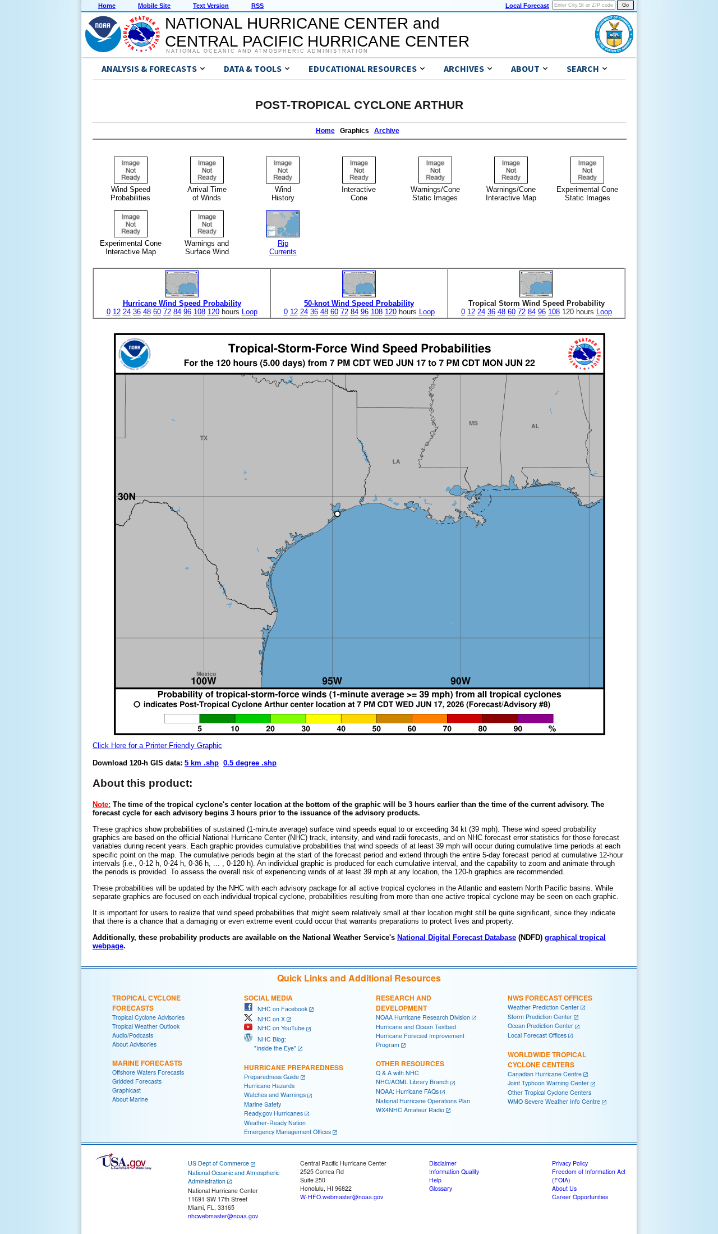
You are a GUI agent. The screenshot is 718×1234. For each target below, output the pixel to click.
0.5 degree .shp (250, 763)
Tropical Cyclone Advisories (148, 1017)
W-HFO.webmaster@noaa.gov (341, 1196)
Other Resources (410, 1063)
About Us (564, 1188)
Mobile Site (154, 5)
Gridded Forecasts (137, 1081)
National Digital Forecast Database (456, 937)
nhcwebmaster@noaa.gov (223, 1216)
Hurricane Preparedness (293, 1067)
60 (157, 312)
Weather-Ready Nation (275, 1122)
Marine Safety (262, 1104)
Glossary (440, 1188)
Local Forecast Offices (537, 1035)
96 (187, 312)
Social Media (268, 998)
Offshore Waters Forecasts (148, 1072)
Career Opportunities (580, 1196)
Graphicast (126, 1090)
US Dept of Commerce (218, 1163)
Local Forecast (527, 5)
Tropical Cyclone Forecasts (146, 1003)
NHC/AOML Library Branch (412, 1081)
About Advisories (134, 1044)
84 (177, 312)
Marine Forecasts (147, 1063)
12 (117, 312)
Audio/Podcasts (132, 1035)
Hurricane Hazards (269, 1085)
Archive (386, 131)
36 (137, 312)
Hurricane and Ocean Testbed (416, 1026)
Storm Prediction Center (540, 1016)
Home (107, 5)
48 (147, 312)
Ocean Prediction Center (540, 1025)
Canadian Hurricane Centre (545, 1074)
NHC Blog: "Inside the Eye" (270, 1043)
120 (213, 312)
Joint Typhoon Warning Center (548, 1083)
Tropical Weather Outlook (146, 1026)
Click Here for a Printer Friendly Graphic (157, 745)
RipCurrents (283, 247)
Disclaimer (443, 1163)
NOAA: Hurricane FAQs (407, 1091)
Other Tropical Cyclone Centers (549, 1092)
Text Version (211, 5)
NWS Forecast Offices (550, 998)
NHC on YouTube (278, 1028)
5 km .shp (202, 763)
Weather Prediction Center (543, 1007)
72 (167, 312)
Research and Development (403, 1003)
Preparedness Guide (271, 1076)
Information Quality (454, 1171)
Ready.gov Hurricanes (273, 1113)
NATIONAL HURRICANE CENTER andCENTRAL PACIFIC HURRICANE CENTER (317, 32)
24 (127, 312)
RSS (257, 5)
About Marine (130, 1099)
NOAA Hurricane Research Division (423, 1017)
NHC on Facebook (279, 1008)
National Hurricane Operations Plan (423, 1101)
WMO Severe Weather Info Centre (554, 1101)
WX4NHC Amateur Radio (410, 1109)
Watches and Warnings (275, 1094)
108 (199, 312)
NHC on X (268, 1019)
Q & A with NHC (397, 1072)
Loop (249, 312)
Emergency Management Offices (287, 1131)
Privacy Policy (570, 1163)
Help (435, 1180)
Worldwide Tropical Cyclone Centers (547, 1059)
